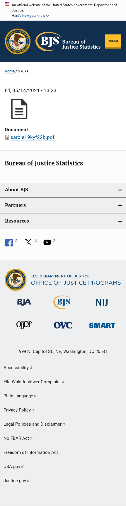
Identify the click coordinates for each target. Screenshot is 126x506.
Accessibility (16, 367)
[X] (30, 244)
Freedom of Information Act (31, 452)
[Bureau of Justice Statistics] (62, 310)
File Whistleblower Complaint (32, 381)
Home (10, 71)
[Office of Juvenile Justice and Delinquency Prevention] (24, 330)
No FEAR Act (16, 438)
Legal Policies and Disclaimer (33, 424)
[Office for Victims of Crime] (63, 329)
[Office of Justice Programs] (18, 41)
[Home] (68, 41)
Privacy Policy (17, 410)
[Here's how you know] (63, 10)
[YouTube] (49, 244)
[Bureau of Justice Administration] (24, 306)
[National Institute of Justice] (102, 306)
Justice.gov (15, 480)
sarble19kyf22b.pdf (33, 137)
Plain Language (18, 396)
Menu (113, 41)
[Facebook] (11, 244)
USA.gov (12, 466)
